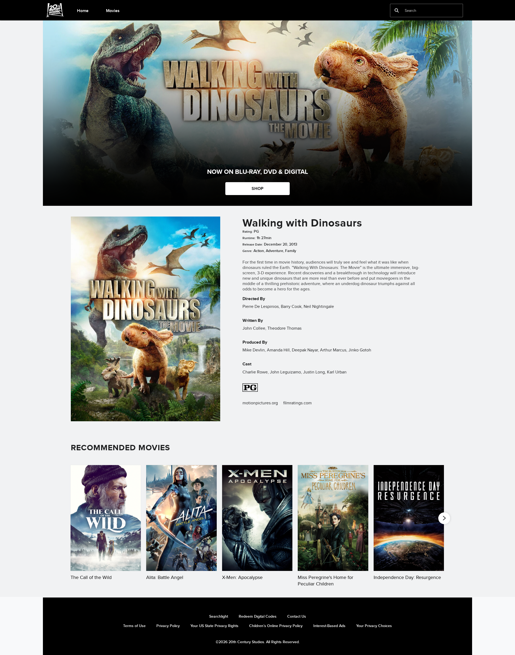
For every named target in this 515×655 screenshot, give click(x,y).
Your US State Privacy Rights (214, 625)
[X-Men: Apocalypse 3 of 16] (257, 518)
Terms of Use (134, 625)
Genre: (247, 251)
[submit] (396, 10)
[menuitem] (82, 10)
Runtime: (249, 238)
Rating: (247, 231)
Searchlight (218, 616)
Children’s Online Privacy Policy (276, 625)
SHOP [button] (257, 188)
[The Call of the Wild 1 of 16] (106, 518)
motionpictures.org (260, 403)
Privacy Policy (168, 625)
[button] (444, 518)
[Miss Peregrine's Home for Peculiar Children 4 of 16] (333, 518)
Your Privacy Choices (374, 625)
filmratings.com (297, 403)
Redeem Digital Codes (258, 616)
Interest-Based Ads (329, 625)
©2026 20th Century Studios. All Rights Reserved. (258, 642)
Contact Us (296, 616)
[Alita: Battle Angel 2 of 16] (181, 518)
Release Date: (252, 244)
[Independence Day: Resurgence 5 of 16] (409, 518)
